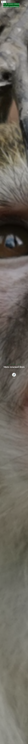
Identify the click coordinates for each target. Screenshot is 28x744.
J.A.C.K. (8, 364)
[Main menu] (25, 5)
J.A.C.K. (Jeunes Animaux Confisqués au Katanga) (11, 5)
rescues (19, 364)
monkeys (13, 364)
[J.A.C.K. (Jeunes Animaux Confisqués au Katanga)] (3, 1)
